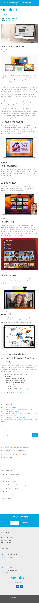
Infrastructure (9, 454)
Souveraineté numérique (12, 474)
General (20, 450)
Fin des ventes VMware (11, 495)
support (20, 4)
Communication (22, 447)
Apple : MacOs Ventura (12, 46)
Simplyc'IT (8, 457)
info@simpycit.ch (9, 557)
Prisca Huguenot (11, 19)
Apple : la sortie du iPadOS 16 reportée (13, 417)
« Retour (4, 15)
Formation (8, 450)
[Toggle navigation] (35, 10)
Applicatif (8, 447)
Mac (14, 392)
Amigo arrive (8, 498)
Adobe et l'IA (8, 491)
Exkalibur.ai (7, 478)
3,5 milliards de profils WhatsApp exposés (16, 485)
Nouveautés (20, 392)
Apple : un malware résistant (10, 411)
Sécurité (22, 454)
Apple (10, 392)
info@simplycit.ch (27, 2)
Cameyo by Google (10, 481)
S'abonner (25, 522)
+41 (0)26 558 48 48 (12, 2)
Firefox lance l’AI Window (11, 488)
